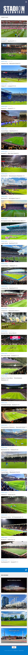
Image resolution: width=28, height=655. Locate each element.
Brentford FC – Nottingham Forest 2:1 (10, 198)
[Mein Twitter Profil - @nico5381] (26, 570)
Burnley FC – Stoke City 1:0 (8, 539)
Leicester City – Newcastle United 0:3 (10, 63)
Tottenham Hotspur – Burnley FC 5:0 (10, 404)
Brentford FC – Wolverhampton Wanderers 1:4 (12, 176)
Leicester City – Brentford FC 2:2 (9, 288)
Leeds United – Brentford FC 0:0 (9, 243)
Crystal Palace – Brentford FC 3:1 (9, 131)
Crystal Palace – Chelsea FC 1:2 (9, 265)
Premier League (4, 39)
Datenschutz (21, 650)
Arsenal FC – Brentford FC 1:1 (8, 41)
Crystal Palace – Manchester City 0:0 (10, 472)
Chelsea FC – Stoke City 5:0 (8, 494)
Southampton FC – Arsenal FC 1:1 (9, 562)
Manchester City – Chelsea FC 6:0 (9, 449)
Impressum (15, 650)
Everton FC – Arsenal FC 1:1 (8, 108)
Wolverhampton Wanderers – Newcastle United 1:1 (14, 427)
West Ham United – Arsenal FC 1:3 (10, 355)
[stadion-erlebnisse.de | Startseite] (14, 9)
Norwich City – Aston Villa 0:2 (8, 333)
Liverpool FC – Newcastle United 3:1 (10, 310)
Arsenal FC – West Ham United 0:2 (10, 153)
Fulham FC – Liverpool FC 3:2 (8, 86)
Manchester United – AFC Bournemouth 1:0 (12, 517)
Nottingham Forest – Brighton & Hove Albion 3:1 (13, 221)
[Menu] (26, 2)
